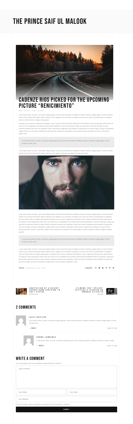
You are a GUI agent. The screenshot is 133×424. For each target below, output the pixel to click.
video (44, 268)
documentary (30, 268)
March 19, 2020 (24, 110)
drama (38, 268)
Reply (33, 328)
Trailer (33, 110)
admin (42, 110)
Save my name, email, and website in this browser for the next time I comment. (44, 404)
